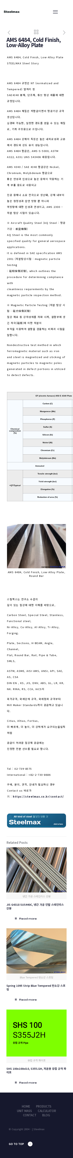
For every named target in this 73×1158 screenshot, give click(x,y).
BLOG (46, 1115)
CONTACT (29, 1115)
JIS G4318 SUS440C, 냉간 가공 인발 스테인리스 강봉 (35, 906)
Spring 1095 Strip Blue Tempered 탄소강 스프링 (35, 987)
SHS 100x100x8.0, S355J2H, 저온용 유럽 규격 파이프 (36, 1070)
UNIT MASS (24, 1111)
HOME (26, 1106)
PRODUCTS (43, 1106)
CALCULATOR (47, 1111)
